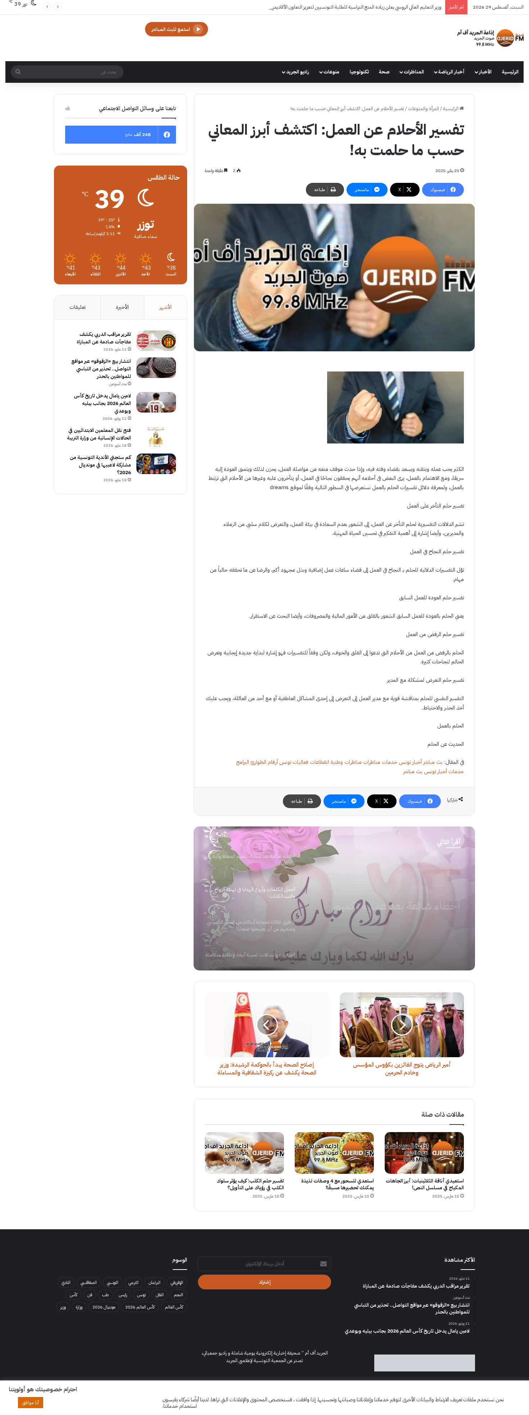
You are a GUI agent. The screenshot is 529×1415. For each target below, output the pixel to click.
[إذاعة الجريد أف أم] (490, 38)
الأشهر (165, 307)
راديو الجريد (297, 72)
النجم (178, 1295)
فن (89, 1295)
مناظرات (371, 762)
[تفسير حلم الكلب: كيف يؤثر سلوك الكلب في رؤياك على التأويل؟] (244, 1153)
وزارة (79, 1307)
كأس (73, 1295)
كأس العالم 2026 (140, 1307)
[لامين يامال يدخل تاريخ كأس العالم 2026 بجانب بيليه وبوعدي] (156, 402)
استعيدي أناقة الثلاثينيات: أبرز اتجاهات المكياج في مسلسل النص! (425, 1184)
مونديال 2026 (103, 1307)
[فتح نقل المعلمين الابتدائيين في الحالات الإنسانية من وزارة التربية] (156, 437)
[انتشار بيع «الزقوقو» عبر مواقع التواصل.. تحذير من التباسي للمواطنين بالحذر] (156, 367)
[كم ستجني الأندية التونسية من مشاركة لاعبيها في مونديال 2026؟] (156, 464)
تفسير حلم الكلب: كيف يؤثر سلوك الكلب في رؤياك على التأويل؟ (250, 1184)
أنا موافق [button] (30, 1402)
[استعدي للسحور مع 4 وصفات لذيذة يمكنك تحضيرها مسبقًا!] (334, 1153)
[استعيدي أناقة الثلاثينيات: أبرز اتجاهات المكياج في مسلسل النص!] (424, 1153)
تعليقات (77, 307)
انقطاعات (319, 762)
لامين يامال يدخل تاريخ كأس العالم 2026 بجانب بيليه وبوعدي (102, 403)
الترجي (133, 1282)
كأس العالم (174, 1307)
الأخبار (485, 72)
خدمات (389, 762)
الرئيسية (510, 72)
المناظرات (414, 72)
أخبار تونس (410, 762)
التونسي (112, 1282)
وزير (63, 1307)
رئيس (123, 1295)
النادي (66, 1282)
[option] (334, 898)
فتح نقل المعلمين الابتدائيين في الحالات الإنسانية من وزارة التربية (99, 434)
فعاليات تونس (293, 762)
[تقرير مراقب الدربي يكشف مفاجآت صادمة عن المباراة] (156, 340)
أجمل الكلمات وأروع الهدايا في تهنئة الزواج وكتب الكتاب (386, 901)
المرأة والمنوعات (423, 108)
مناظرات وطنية (346, 762)
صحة (384, 72)
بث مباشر (433, 762)
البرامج (242, 762)
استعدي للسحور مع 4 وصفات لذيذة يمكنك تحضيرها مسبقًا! (337, 1184)
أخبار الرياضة (451, 72)
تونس (141, 1295)
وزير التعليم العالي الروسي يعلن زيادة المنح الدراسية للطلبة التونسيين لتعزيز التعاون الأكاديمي (356, 7)
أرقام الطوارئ (264, 762)
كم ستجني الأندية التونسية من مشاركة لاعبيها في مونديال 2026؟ (100, 465)
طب (105, 1295)
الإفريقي (177, 1282)
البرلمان (154, 1282)
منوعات (331, 72)
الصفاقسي (89, 1282)
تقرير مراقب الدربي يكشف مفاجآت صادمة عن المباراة (104, 338)
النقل (160, 1295)
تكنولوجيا (359, 72)
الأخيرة (122, 307)
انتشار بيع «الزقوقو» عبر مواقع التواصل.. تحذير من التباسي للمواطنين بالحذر (101, 368)
